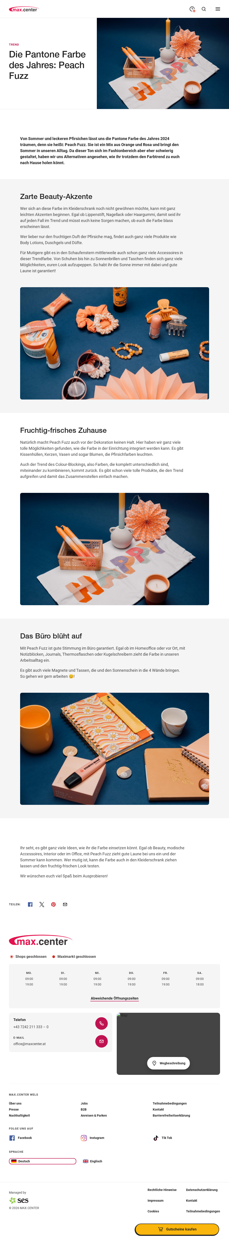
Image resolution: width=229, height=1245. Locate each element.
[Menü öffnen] (217, 8)
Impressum (155, 1200)
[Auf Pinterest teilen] (53, 904)
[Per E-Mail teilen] (65, 904)
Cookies (153, 1211)
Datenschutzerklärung (202, 1189)
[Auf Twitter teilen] (42, 904)
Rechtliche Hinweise (162, 1189)
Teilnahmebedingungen (203, 1211)
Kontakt (191, 1200)
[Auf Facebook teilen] (30, 904)
